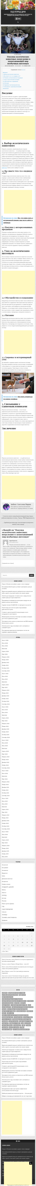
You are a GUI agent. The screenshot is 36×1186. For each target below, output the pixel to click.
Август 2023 (5, 740)
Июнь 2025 (5, 679)
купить (4, 1013)
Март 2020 (5, 842)
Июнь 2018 (5, 856)
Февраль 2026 (5, 657)
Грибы (3, 876)
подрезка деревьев (13, 1021)
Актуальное (5, 865)
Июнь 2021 (5, 804)
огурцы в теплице (28, 1017)
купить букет (10, 1013)
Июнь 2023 (5, 745)
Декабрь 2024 (5, 695)
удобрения (5, 1027)
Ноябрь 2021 (5, 790)
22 (31, 942)
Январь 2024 (5, 726)
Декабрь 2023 (5, 729)
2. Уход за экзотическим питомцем (11, 79)
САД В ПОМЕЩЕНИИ (7, 909)
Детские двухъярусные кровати (10, 995)
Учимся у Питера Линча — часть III (20, 964)
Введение (5, 72)
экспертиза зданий (7, 1029)
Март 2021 (4, 812)
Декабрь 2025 (5, 662)
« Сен (3, 951)
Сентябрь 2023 (6, 737)
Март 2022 (5, 779)
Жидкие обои (22, 995)
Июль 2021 (5, 801)
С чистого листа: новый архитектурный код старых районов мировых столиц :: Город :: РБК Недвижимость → (18, 517)
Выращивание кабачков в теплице (17, 993)
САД (3, 906)
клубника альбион (21, 1011)
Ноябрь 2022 (5, 765)
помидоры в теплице (15, 1023)
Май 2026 (4, 648)
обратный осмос (18, 1017)
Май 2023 (4, 748)
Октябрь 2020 (5, 826)
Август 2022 (5, 770)
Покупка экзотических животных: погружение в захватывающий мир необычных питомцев (18, 60)
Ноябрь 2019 (5, 854)
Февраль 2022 (5, 781)
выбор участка (5, 1005)
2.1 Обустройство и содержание (10, 81)
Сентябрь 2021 (6, 795)
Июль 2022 (5, 773)
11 (13, 939)
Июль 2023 (5, 743)
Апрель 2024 (5, 718)
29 (31, 945)
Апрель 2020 (5, 840)
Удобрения (4, 920)
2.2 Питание (6, 83)
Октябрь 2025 (5, 668)
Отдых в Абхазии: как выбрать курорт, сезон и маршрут (16, 584)
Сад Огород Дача (18, 11)
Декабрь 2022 (5, 762)
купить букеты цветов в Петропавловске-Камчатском (15, 1015)
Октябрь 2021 (5, 793)
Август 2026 (5, 640)
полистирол (5, 1023)
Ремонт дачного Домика (8, 903)
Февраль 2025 (5, 690)
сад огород (27, 1023)
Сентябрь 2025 (6, 671)
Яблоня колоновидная (7, 1003)
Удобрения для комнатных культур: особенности (14, 1001)
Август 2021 (5, 798)
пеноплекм (4, 1021)
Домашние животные (7, 878)
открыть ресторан (6, 1019)
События (4, 912)
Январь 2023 (5, 759)
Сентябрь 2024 (6, 704)
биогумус (17, 1003)
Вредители (4, 873)
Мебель (4, 889)
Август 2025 (5, 673)
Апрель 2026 (5, 651)
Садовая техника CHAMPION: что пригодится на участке (16, 605)
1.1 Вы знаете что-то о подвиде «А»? (11, 76)
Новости (4, 892)
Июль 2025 (5, 676)
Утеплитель (30, 1001)
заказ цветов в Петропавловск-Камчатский (22, 1007)
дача (29, 1005)
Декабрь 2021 (5, 787)
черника (22, 1027)
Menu (19, 19)
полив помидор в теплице (26, 1021)
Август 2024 (5, 707)
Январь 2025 (5, 693)
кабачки (4, 1009)
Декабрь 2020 (5, 820)
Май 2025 (4, 682)
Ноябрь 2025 (5, 665)
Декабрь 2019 (5, 851)
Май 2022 (4, 776)
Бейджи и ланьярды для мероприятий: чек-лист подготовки (17, 1096)
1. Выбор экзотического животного (11, 74)
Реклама (4, 901)
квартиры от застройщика (8, 1011)
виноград (23, 1003)
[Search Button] (18, 22)
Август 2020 (5, 831)
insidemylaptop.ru (19, 1185)
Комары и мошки (6, 884)
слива (23, 1025)
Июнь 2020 (5, 834)
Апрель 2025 (5, 684)
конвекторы (30, 1011)
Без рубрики (5, 867)
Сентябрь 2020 (6, 829)
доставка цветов (6, 1007)
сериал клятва (17, 1025)
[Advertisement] (18, 1173)
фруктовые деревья (14, 1027)
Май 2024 (4, 715)
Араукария (4, 993)
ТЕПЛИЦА (4, 914)
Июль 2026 (5, 643)
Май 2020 (4, 837)
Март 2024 (4, 720)
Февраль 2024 (5, 723)
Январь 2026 (5, 659)
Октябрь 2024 (5, 701)
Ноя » (7, 951)
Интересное (18, 54)
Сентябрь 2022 (6, 768)
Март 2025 (5, 687)
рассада (4, 898)
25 (13, 945)
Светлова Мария (10, 65)
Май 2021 (4, 806)
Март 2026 (5, 654)
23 (4, 945)
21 (27, 942)
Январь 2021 (5, 817)
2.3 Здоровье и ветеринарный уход (11, 85)
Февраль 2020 (5, 845)
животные (4, 167)
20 (22, 942)
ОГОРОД (4, 895)
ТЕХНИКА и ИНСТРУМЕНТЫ (9, 917)
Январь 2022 (5, 784)
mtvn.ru (27, 1185)
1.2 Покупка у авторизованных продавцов (13, 77)
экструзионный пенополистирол (21, 1029)
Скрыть (23, 69)
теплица (28, 1025)
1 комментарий (26, 65)
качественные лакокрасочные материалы (17, 1009)
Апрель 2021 (5, 809)
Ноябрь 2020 (5, 823)
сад (22, 1023)
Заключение (6, 88)
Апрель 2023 (5, 751)
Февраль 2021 (5, 815)
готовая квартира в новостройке (19, 1005)
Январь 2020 (5, 848)
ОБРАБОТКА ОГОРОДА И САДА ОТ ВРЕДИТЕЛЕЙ (12, 999)
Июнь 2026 (5, 645)
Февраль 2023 (5, 756)
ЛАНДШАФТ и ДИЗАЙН (8, 887)
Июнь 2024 (5, 712)
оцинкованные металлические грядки (22, 1019)
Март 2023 (5, 754)
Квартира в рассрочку (7, 997)
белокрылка (5, 870)
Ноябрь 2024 (5, 698)
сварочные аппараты (7, 1025)
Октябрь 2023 (5, 734)
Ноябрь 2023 (5, 731)
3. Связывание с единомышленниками (12, 86)
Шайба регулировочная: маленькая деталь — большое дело (17, 1093)
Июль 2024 (5, 709)
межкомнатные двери (7, 1017)
